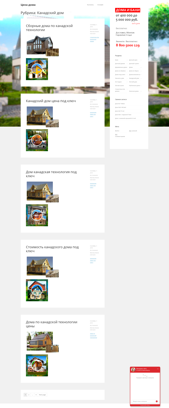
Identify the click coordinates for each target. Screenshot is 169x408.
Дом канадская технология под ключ (51, 174)
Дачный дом (133, 60)
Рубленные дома (134, 85)
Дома (131, 67)
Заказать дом (119, 78)
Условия (100, 5)
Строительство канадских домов (94, 39)
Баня (116, 60)
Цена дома (28, 5)
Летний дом (133, 82)
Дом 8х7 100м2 (120, 103)
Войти (117, 131)
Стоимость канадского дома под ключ (52, 249)
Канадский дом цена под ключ (51, 100)
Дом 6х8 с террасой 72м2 (123, 114)
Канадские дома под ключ (93, 114)
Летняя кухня (119, 85)
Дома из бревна (120, 71)
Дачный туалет (134, 63)
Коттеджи (118, 82)
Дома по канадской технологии (93, 335)
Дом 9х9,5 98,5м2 (120, 107)
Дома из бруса (134, 71)
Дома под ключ (120, 74)
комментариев (120, 135)
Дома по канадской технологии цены (51, 324)
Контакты (90, 5)
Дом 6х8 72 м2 (119, 111)
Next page (42, 395)
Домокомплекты (134, 74)
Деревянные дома (121, 67)
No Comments (94, 29)
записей (133, 131)
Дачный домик (120, 63)
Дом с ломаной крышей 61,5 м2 (125, 118)
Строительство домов (120, 90)
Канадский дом (134, 78)
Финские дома (134, 91)
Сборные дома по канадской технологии (49, 27)
